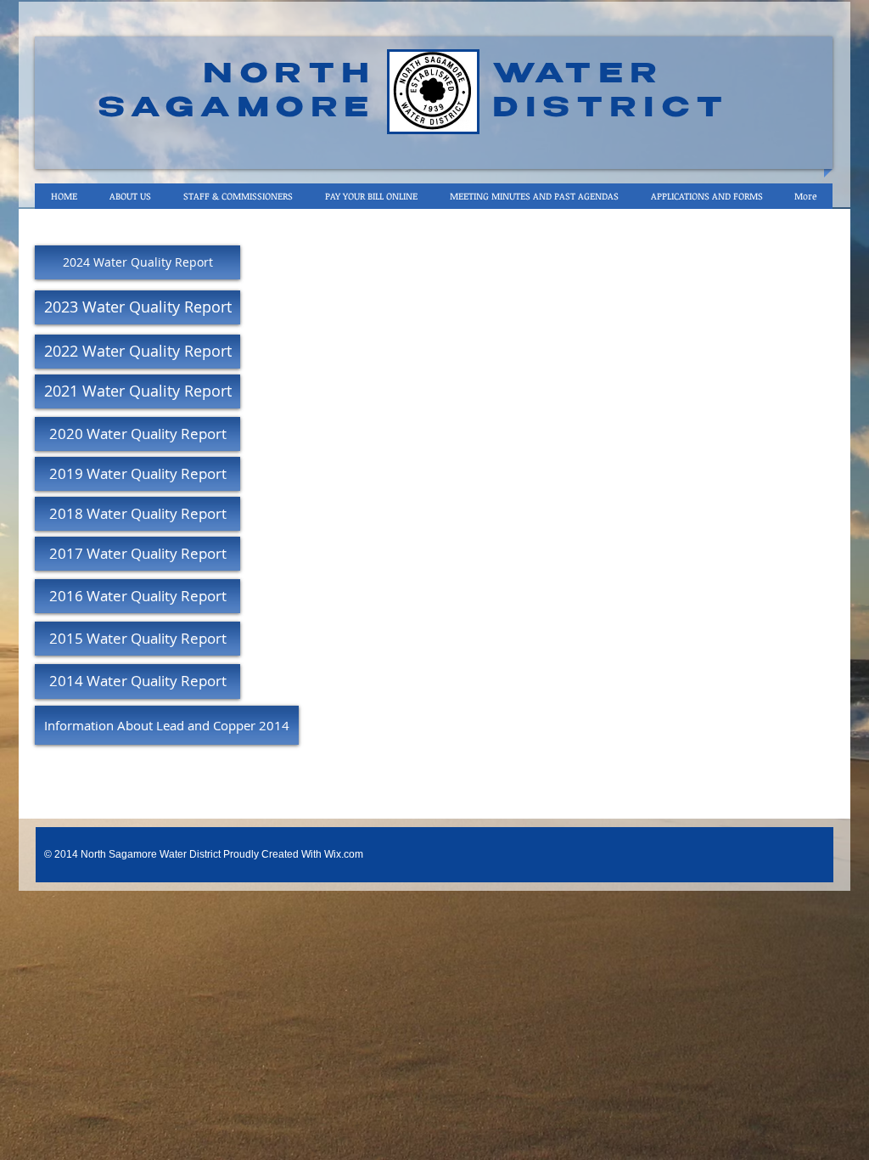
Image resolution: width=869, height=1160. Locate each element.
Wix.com (343, 854)
